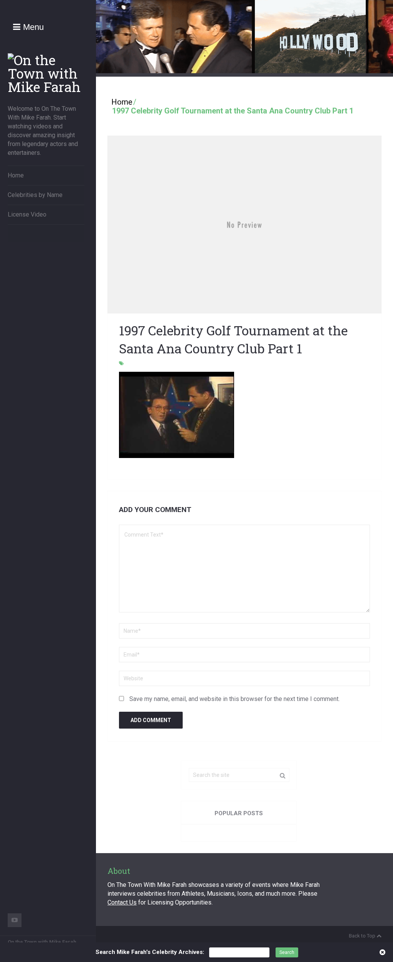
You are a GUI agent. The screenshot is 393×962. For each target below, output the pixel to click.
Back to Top (362, 936)
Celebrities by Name (35, 195)
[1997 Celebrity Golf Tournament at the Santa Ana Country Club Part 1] (244, 225)
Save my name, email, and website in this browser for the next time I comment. (234, 699)
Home (16, 175)
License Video (27, 214)
